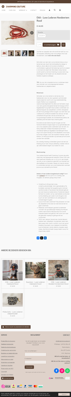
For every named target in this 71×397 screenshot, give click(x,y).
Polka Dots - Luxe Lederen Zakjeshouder (13, 313)
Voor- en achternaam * (31, 351)
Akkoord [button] (64, 394)
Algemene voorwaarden (8, 362)
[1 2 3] (39, 45)
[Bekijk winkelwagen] (60, 10)
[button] (4, 53)
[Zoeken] (55, 10)
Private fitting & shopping (8, 341)
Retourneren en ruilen (7, 359)
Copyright (4, 371)
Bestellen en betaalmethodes (9, 353)
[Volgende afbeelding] (32, 33)
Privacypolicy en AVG (7, 368)
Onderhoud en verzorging (8, 350)
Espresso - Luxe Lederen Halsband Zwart (35, 283)
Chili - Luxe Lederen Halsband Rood (12, 283)
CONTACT (66, 335)
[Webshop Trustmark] (59, 379)
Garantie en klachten (6, 365)
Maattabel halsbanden (7, 344)
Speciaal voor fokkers (7, 374)
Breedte (40, 32)
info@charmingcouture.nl (63, 341)
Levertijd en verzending (7, 356)
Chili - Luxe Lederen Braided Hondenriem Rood (58, 283)
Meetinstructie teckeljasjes (8, 347)
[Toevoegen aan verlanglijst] (63, 45)
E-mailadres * (28, 358)
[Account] (49, 10)
